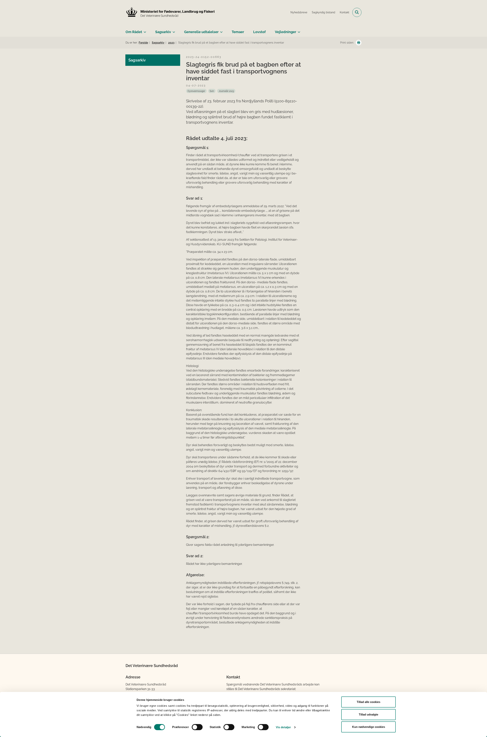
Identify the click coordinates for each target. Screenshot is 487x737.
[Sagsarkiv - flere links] (173, 30)
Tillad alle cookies (368, 702)
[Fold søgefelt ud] (356, 12)
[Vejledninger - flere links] (298, 30)
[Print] (358, 42)
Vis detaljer (283, 727)
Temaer (238, 32)
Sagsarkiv (163, 32)
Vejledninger (285, 32)
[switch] (197, 727)
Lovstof (259, 32)
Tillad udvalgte (368, 714)
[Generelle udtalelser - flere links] (221, 30)
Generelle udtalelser (201, 32)
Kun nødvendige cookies (368, 726)
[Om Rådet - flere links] (144, 30)
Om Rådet (134, 32)
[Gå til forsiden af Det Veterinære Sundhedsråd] (170, 12)
